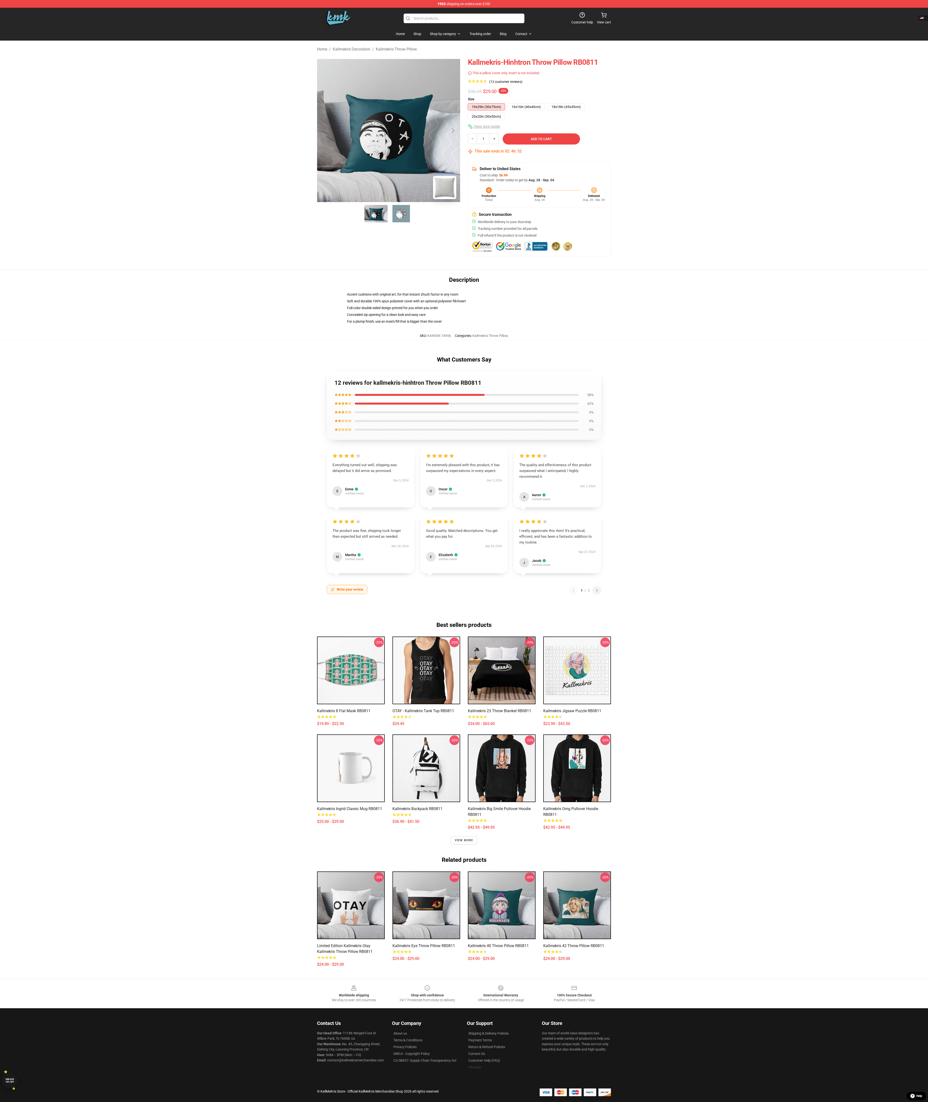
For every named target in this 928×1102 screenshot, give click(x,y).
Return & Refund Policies (486, 1047)
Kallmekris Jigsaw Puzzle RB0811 (572, 711)
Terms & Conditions (407, 1040)
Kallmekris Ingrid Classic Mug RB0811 (349, 808)
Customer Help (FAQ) (484, 1060)
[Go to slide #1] (376, 213)
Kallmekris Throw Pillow (396, 49)
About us (400, 1033)
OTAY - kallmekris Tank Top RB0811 (423, 711)
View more (464, 840)
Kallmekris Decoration (351, 49)
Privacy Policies (405, 1047)
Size (471, 99)
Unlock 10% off (10, 1080)
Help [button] (919, 1096)
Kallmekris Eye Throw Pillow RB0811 (423, 945)
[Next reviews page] (597, 590)
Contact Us (476, 1054)
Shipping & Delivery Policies (488, 1033)
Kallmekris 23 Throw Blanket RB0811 (499, 711)
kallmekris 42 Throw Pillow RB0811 (573, 945)
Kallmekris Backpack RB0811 (417, 808)
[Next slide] (453, 130)
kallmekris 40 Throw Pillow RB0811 (498, 945)
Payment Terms (480, 1040)
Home (322, 49)
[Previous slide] (324, 130)
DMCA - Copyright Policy (411, 1054)
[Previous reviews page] (573, 590)
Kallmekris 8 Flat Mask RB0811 (343, 711)
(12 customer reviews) (505, 82)
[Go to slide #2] (401, 213)
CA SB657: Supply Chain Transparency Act (425, 1060)
